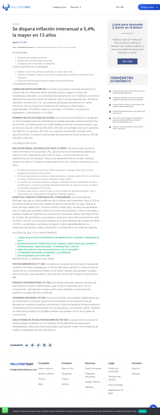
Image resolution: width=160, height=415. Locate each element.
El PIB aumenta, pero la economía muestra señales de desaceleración (129, 92)
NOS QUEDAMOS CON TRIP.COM (34, 255)
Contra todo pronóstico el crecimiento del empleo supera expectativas (128, 106)
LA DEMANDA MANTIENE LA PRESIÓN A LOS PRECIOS (44, 252)
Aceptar (142, 411)
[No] (156, 411)
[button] (76, 7)
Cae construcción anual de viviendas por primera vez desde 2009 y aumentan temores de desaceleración (128, 120)
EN (122, 7)
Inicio (14, 47)
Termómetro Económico (26, 47)
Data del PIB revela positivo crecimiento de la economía (129, 112)
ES (117, 7)
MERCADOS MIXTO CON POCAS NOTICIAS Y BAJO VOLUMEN (48, 249)
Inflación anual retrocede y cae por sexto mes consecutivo (128, 128)
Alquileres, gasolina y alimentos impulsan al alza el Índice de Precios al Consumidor (128, 99)
